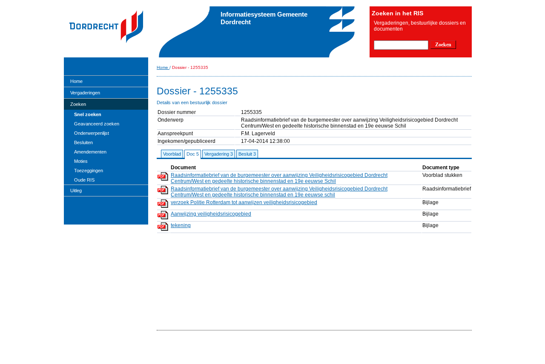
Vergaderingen (85, 92)
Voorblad (172, 153)
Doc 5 (192, 153)
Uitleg (76, 190)
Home (76, 81)
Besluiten (83, 142)
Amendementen (90, 151)
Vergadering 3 (218, 153)
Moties (81, 161)
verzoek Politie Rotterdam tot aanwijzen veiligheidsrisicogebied (244, 202)
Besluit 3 (247, 153)
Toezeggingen (88, 170)
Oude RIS (84, 179)
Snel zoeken (87, 114)
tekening (181, 225)
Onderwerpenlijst (91, 133)
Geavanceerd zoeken (96, 123)
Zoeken (78, 104)
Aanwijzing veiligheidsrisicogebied (211, 214)
